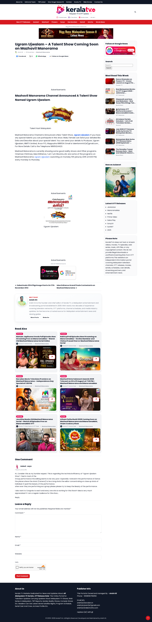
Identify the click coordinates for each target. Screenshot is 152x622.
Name (18, 537)
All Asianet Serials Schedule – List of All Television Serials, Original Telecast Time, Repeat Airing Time (125, 121)
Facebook (22, 56)
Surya (62, 22)
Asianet (36, 22)
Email (18, 545)
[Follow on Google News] (120, 50)
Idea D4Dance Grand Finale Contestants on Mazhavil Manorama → (76, 286)
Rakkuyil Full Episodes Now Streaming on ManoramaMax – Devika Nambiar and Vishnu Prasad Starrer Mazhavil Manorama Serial (79, 339)
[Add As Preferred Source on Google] (58, 272)
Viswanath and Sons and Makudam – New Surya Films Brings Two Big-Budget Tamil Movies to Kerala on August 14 (125, 101)
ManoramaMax (113, 210)
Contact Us (98, 2)
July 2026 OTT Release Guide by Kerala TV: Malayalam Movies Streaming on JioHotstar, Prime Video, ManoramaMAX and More (125, 131)
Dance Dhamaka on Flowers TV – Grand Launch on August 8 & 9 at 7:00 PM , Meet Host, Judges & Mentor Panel (125, 81)
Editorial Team (30, 2)
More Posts (35, 317)
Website (46, 317)
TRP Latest (41, 2)
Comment (20, 513)
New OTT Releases (23, 22)
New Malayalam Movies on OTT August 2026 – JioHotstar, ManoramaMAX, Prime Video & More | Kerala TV (125, 91)
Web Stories (87, 2)
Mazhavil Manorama (43, 52)
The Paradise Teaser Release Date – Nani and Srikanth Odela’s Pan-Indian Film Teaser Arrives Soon (125, 151)
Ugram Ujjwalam (42, 157)
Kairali (82, 22)
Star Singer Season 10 (56, 2)
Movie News (100, 22)
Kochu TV (77, 2)
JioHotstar (111, 207)
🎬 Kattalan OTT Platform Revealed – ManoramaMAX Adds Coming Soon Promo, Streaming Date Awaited (124, 111)
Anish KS (33, 300)
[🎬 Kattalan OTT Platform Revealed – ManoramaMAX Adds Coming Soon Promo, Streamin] (110, 112)
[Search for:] (119, 65)
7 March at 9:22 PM (21, 470)
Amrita (90, 22)
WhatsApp (42, 56)
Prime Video (112, 217)
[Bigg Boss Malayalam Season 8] (76, 33)
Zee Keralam (72, 22)
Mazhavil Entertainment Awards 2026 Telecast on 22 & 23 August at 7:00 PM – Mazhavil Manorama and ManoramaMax (78, 381)
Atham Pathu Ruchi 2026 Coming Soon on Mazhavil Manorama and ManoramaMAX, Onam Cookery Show (79, 421)
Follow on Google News (60, 56)
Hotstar (69, 2)
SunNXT (110, 227)
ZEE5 (109, 230)
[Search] (135, 12)
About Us (19, 2)
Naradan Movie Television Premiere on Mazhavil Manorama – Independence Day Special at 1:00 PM (35, 381)
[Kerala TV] (76, 11)
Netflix (109, 213)
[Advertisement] (58, 73)
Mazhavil (45, 22)
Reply (17, 497)
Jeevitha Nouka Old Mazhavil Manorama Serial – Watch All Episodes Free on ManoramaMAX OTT (34, 421)
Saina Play (111, 220)
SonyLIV (110, 223)
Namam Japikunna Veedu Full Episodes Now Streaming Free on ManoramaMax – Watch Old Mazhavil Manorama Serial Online (36, 338)
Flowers (54, 22)
